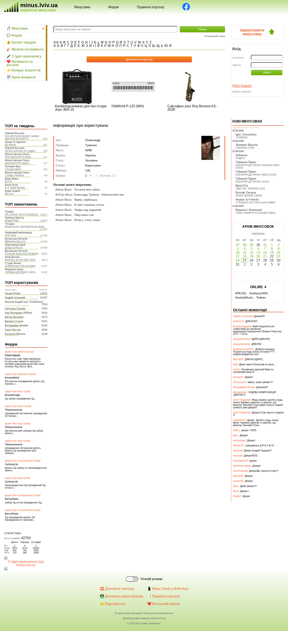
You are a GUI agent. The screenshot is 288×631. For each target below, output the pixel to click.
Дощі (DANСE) (14, 247)
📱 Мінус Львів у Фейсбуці (167, 588)
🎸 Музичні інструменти (25, 49)
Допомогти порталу (139, 59)
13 (258, 252)
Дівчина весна (15, 241)
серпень (258, 233)
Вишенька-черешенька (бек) (25, 226)
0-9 (56, 42)
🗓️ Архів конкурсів (21, 77)
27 (238, 245)
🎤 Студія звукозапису (24, 56)
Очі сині (10, 235)
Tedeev (261, 297)
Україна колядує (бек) (20, 272)
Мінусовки (82, 7)
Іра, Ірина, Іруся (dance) (21, 214)
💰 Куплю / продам (21, 42)
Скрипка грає (245, 147)
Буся (8, 181)
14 (265, 252)
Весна (9, 193)
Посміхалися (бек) (18, 157)
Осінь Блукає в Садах (20, 151)
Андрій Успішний (15, 297)
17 (238, 256)
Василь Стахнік (14, 321)
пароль (236, 65)
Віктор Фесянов (14, 317)
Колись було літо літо (20, 260)
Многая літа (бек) (17, 163)
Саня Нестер (13, 329)
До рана (10, 144)
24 (238, 260)
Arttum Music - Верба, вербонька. (76, 199)
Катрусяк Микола (15, 334)
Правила (150, 7)
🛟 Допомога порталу (117, 588)
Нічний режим (151, 579)
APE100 (240, 293)
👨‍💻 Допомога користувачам (121, 596)
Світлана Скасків (15, 308)
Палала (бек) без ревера (21, 253)
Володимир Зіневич (16, 325)
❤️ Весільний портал (163, 604)
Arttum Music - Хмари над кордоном (78, 209)
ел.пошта (238, 57)
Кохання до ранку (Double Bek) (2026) (257, 166)
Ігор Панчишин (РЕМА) (18, 312)
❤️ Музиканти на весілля (20, 63)
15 (272, 252)
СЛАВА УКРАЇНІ (14, 175)
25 (244, 260)
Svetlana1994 (258, 293)
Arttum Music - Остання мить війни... (78, 189)
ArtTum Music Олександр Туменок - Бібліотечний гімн (89, 194)
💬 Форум (14, 35)
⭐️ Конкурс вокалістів (24, 70)
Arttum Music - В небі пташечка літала (79, 204)
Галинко (241, 137)
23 (278, 256)
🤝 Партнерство (112, 604)
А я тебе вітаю (15, 187)
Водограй (12, 220)
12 (251, 252)
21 (265, 256)
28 (244, 245)
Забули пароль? (242, 91)
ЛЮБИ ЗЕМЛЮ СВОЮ (249, 195)
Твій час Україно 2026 (250, 188)
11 (244, 252)
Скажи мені (13, 169)
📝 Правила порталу (163, 596)
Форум (113, 7)
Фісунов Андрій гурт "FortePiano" (24, 301)
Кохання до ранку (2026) (252, 181)
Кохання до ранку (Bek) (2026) (256, 174)
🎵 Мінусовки (17, 28)
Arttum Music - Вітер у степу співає (77, 220)
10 (238, 252)
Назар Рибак (12, 293)
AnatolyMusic (244, 297)
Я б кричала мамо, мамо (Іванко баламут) (22, 137)
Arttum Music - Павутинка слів (74, 215)
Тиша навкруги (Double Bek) (256, 212)
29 (251, 245)
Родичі (240, 158)
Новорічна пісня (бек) (20, 266)
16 (278, 252)
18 (244, 256)
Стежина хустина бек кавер (256, 202)
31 (265, 245)
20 (258, 256)
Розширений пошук (215, 36)
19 (251, 256)
